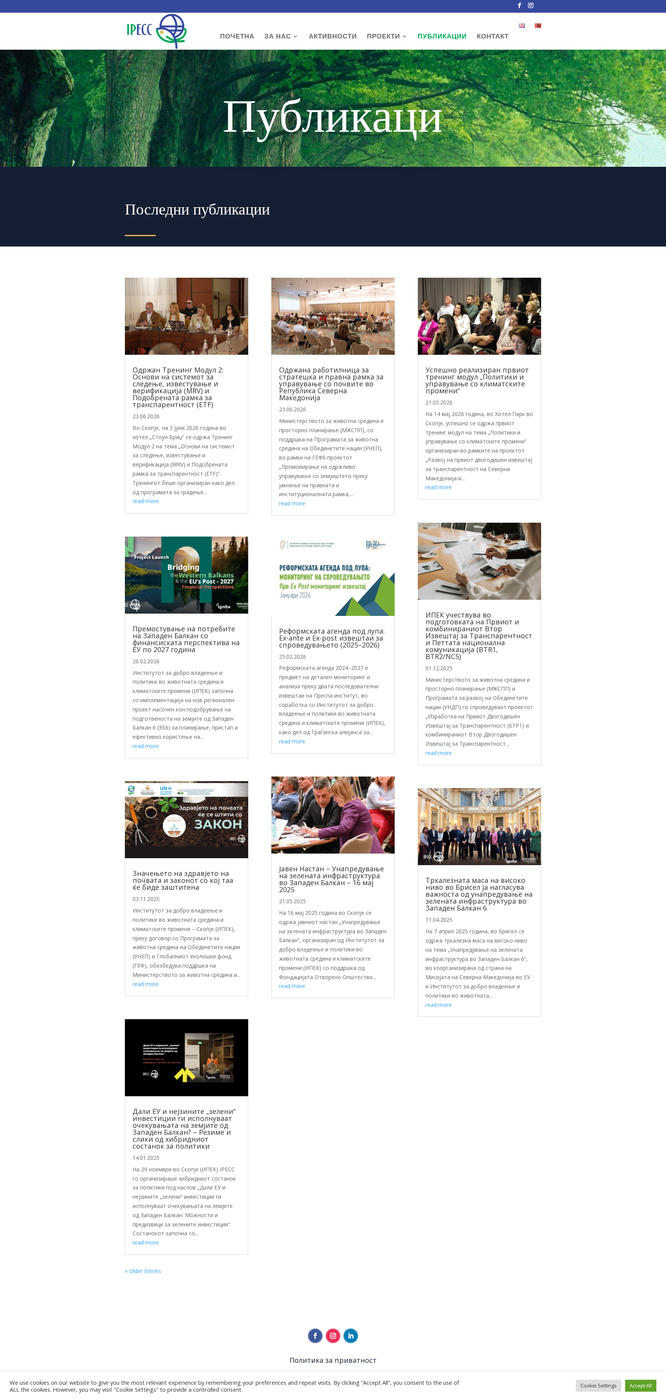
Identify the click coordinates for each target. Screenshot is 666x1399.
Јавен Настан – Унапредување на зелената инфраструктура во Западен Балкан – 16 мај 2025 (331, 879)
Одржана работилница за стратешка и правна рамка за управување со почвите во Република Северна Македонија (331, 383)
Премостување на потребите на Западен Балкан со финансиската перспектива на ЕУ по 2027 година (186, 639)
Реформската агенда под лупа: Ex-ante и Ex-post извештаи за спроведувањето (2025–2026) (332, 637)
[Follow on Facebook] (315, 1336)
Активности (333, 37)
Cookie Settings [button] (598, 1385)
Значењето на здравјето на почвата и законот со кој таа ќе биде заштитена (183, 880)
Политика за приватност (333, 1360)
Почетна (237, 37)
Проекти (383, 37)
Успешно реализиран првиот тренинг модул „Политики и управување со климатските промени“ (477, 380)
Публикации (442, 37)
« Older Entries (143, 1271)
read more (146, 501)
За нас (277, 37)
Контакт (493, 37)
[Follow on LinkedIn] (350, 1336)
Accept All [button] (641, 1385)
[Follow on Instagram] (333, 1336)
